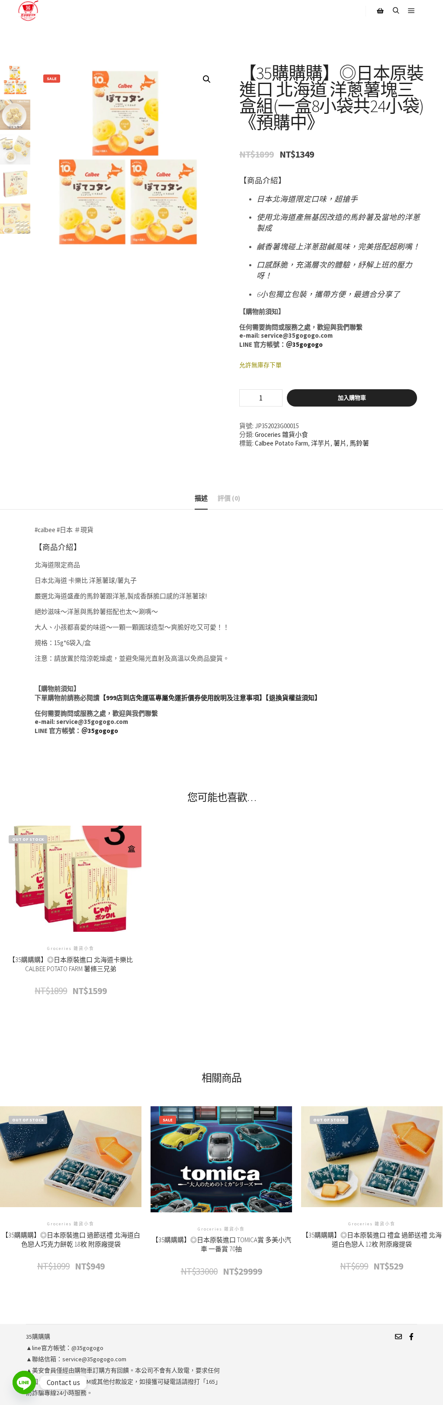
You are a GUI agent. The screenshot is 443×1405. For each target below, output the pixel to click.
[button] (207, 79)
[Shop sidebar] (380, 10)
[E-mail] (398, 1336)
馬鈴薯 (359, 443)
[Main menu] (411, 10)
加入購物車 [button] (221, 1176)
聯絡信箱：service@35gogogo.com (79, 1359)
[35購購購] (28, 11)
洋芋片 (321, 443)
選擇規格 (371, 1174)
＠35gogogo (304, 344)
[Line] (24, 1382)
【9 (104, 698)
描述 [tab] (201, 498)
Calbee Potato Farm (281, 443)
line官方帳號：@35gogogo (67, 1348)
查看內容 (71, 895)
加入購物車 (352, 397)
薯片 (340, 443)
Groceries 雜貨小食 (281, 434)
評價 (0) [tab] (229, 498)
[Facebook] (411, 1336)
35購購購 (38, 1336)
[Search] (396, 10)
